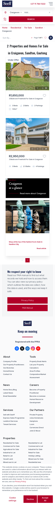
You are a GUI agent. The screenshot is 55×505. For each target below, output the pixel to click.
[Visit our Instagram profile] (33, 348)
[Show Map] (51, 38)
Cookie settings (12, 499)
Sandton (39, 28)
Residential (16, 28)
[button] (21, 12)
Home (4, 28)
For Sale (28, 28)
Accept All (45, 499)
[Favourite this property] (44, 95)
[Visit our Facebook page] (17, 348)
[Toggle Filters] (5, 19)
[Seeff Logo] (7, 4)
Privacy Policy (27, 300)
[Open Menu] (51, 4)
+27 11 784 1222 (37, 4)
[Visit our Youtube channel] (38, 348)
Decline (30, 499)
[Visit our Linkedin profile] (27, 348)
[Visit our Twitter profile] (22, 348)
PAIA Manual (27, 308)
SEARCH (31, 19)
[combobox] (39, 12)
